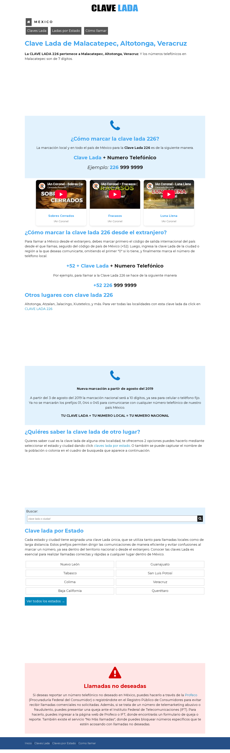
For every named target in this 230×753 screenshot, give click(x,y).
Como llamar (87, 743)
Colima (70, 582)
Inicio (28, 743)
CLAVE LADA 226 (38, 309)
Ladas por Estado (66, 31)
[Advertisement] (115, 90)
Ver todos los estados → (46, 601)
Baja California (70, 591)
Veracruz (160, 582)
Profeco (191, 695)
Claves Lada (37, 31)
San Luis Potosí (160, 573)
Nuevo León (70, 564)
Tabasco (70, 573)
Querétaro (160, 591)
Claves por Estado (64, 743)
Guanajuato (160, 564)
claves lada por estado (112, 446)
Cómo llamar (96, 31)
